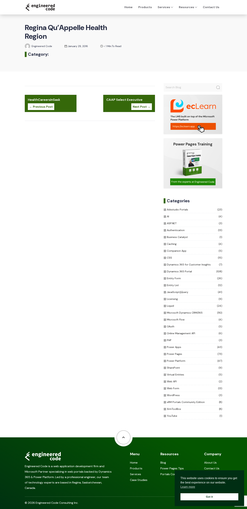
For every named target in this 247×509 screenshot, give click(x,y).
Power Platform (176, 360)
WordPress (173, 395)
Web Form (173, 388)
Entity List (173, 285)
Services (135, 474)
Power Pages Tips (172, 468)
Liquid (170, 305)
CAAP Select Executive (124, 100)
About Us (210, 462)
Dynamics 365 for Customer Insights (189, 264)
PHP (169, 340)
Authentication (176, 230)
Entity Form (174, 278)
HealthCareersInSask (44, 100)
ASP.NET (171, 223)
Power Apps (174, 347)
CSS (169, 257)
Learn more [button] (187, 486)
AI (168, 216)
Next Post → (141, 107)
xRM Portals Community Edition (186, 402)
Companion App (176, 250)
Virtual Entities (175, 374)
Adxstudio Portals (177, 209)
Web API (172, 381)
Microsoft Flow (176, 319)
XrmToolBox (174, 409)
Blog (163, 462)
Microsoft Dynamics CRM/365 (185, 312)
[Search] (218, 87)
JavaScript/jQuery (177, 292)
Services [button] (164, 7)
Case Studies (138, 480)
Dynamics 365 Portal (179, 271)
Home (128, 7)
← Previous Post (41, 107)
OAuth (170, 326)
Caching (171, 244)
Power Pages (174, 354)
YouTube (172, 415)
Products (145, 7)
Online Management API (181, 333)
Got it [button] (209, 496)
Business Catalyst (177, 237)
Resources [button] (186, 7)
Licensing (172, 299)
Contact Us (211, 7)
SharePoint (173, 367)
